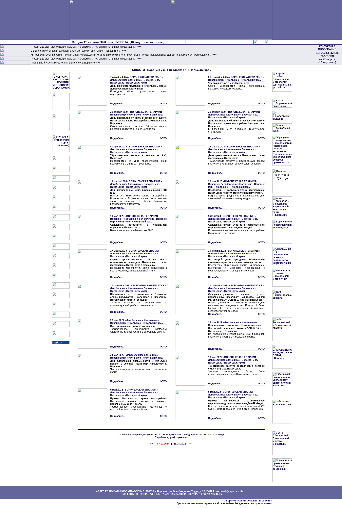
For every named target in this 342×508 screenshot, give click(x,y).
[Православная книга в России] (61, 317)
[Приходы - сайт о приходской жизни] (61, 258)
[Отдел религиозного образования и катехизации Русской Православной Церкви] (61, 200)
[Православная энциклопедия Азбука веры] (61, 287)
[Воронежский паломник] (61, 248)
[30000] (15, 64)
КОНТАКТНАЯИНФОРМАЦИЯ (327, 48)
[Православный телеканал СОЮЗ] (61, 210)
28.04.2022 (180, 443)
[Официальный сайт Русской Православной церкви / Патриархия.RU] (61, 161)
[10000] (15, 48)
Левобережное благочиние (126, 80)
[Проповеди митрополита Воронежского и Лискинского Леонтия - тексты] (61, 130)
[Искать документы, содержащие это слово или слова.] (258, 42)
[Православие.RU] (61, 268)
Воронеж (115, 218)
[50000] (15, 56)
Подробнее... (117, 103)
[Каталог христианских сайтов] (61, 336)
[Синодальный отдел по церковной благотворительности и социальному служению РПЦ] (61, 190)
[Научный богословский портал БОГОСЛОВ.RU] (61, 297)
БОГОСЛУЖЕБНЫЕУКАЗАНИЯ (327, 54)
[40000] (15, 60)
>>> (139, 46)
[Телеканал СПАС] (61, 219)
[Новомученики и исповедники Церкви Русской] (61, 180)
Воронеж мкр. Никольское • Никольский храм (135, 81)
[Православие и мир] (61, 278)
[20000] (15, 52)
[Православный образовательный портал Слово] (61, 307)
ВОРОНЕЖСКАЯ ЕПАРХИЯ (145, 77)
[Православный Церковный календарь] (61, 171)
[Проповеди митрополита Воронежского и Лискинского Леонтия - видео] (61, 109)
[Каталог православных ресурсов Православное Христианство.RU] (61, 326)
